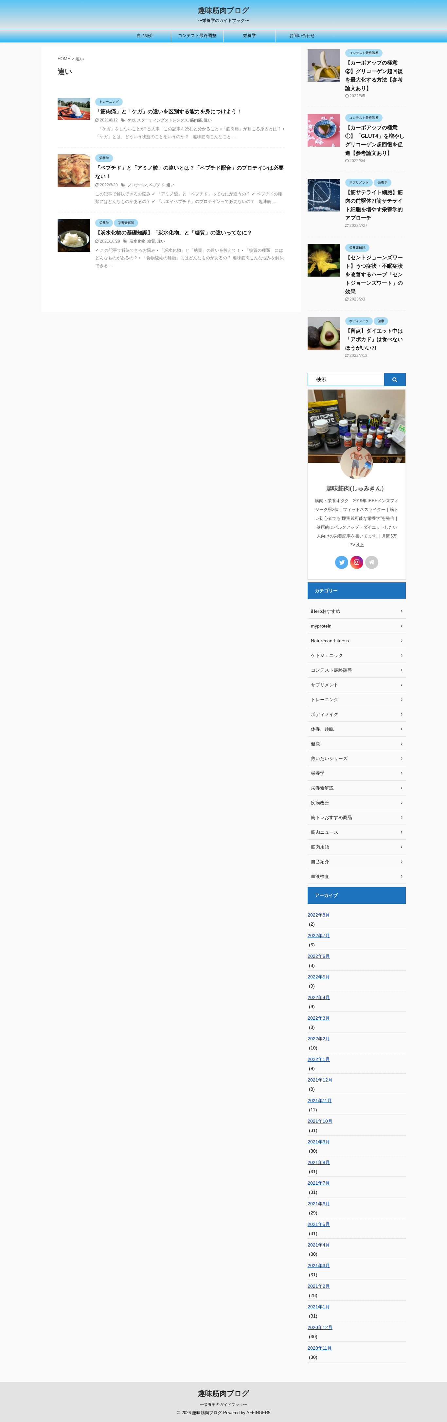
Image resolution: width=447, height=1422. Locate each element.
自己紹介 (144, 35)
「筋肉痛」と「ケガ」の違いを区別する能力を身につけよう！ (168, 111)
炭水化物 (137, 241)
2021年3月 (319, 1265)
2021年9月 (319, 1141)
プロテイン (137, 185)
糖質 (151, 241)
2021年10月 (320, 1121)
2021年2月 (319, 1286)
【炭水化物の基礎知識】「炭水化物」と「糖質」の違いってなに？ (173, 232)
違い (208, 120)
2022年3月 (319, 1018)
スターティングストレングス (162, 120)
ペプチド (157, 185)
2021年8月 (319, 1162)
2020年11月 (320, 1348)
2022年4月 (319, 997)
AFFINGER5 (258, 1412)
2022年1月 (319, 1059)
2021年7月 (319, 1183)
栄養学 (249, 35)
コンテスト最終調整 (197, 35)
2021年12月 (320, 1080)
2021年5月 (319, 1224)
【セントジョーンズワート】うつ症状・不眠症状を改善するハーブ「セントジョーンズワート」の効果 (374, 274)
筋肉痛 (196, 120)
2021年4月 (319, 1245)
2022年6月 (319, 956)
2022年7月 (319, 935)
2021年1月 (319, 1306)
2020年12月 (320, 1327)
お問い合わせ (302, 35)
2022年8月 (319, 915)
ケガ (131, 120)
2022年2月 (319, 1038)
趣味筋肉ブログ (223, 10)
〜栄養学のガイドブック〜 (223, 1404)
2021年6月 (319, 1203)
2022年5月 (319, 976)
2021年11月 (320, 1100)
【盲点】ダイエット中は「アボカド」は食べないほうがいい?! (374, 339)
